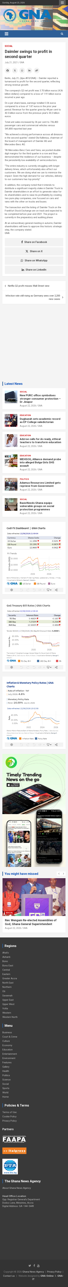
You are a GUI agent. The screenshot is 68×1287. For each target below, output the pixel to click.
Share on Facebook (35, 242)
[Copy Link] (37, 70)
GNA (22, 62)
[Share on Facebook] (7, 70)
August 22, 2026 (28, 405)
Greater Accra (9, 978)
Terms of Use (9, 1112)
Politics (24, 479)
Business (7, 1032)
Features (7, 1062)
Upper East (8, 999)
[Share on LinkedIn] (29, 70)
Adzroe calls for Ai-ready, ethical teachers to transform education (41, 440)
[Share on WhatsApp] (22, 70)
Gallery (5, 1066)
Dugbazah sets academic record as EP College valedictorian (40, 420)
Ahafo (5, 952)
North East (7, 982)
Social (9, 46)
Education (25, 415)
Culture (6, 1041)
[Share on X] (15, 70)
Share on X (36, 251)
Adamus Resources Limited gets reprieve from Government (40, 484)
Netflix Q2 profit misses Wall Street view (28, 285)
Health (5, 1071)
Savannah (7, 995)
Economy (7, 1045)
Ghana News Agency (33, 1271)
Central (6, 969)
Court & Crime (9, 1036)
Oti (3, 991)
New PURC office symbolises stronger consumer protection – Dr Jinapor (40, 398)
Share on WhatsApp (36, 260)
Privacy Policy (9, 1120)
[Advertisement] (34, 344)
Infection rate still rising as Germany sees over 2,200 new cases (33, 297)
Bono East (7, 965)
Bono (5, 961)
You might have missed (21, 874)
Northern (7, 987)
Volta (5, 1008)
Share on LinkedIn (36, 269)
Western (6, 1012)
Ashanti (6, 957)
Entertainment (9, 1053)
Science (6, 1079)
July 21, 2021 (11, 62)
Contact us (9, 1275)
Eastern (6, 974)
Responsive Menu (62, 2)
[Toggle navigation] (6, 33)
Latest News (14, 384)
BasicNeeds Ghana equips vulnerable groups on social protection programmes (37, 506)
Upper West (8, 1004)
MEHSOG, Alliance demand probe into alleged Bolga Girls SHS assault (40, 462)
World (5, 1092)
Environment (8, 1058)
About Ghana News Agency (16, 1188)
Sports (5, 1088)
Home (5, 1096)
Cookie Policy (9, 1116)
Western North (10, 1017)
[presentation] (59, 874)
